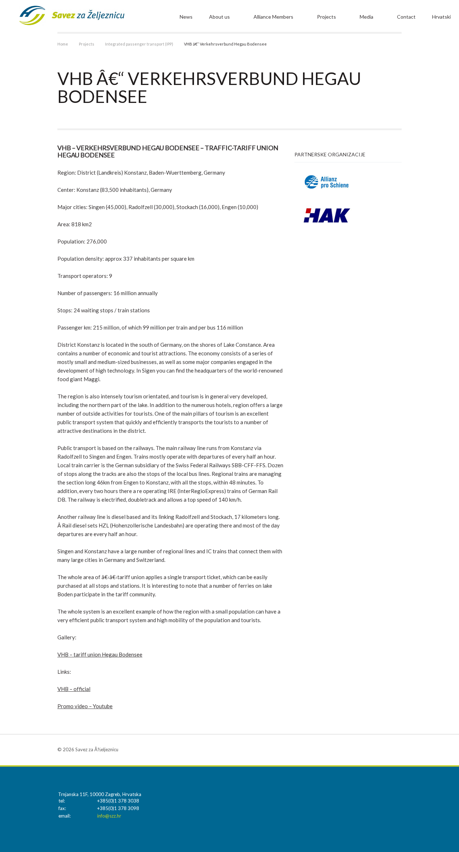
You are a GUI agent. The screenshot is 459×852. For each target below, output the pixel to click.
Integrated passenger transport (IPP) (139, 44)
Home (62, 44)
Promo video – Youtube (85, 706)
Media (366, 17)
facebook (396, 749)
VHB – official (73, 689)
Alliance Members (273, 17)
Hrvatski (441, 17)
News (186, 17)
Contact (406, 17)
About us (219, 17)
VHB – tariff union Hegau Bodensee (99, 654)
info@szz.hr (109, 816)
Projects (326, 17)
